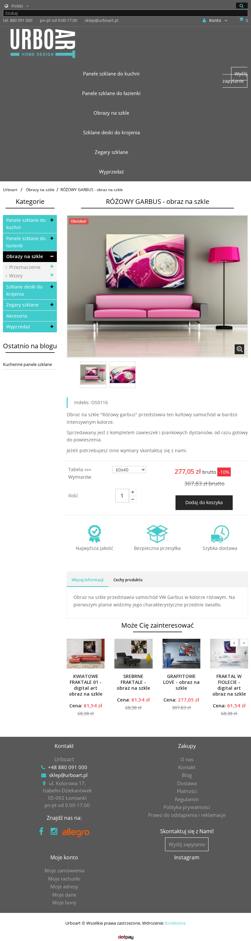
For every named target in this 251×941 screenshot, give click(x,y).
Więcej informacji (88, 580)
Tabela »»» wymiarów (80, 473)
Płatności (187, 791)
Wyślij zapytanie (235, 77)
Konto (215, 20)
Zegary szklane (22, 305)
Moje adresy (64, 886)
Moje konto (64, 857)
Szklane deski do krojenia (24, 290)
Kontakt (186, 767)
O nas (186, 759)
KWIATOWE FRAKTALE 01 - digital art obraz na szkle (85, 685)
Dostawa (187, 783)
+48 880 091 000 (67, 767)
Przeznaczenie (24, 267)
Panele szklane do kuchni (25, 223)
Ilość (73, 495)
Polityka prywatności (186, 807)
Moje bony (64, 902)
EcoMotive (175, 923)
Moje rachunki (64, 878)
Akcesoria (16, 316)
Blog (187, 775)
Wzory (15, 275)
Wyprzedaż (18, 326)
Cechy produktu (127, 580)
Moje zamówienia (64, 870)
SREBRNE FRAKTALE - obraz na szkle (133, 682)
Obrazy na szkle (24, 256)
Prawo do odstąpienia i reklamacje (187, 815)
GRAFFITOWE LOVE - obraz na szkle (181, 682)
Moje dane (64, 894)
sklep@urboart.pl (68, 775)
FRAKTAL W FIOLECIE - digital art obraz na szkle (229, 685)
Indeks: (82, 402)
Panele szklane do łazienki (25, 242)
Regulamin (187, 799)
